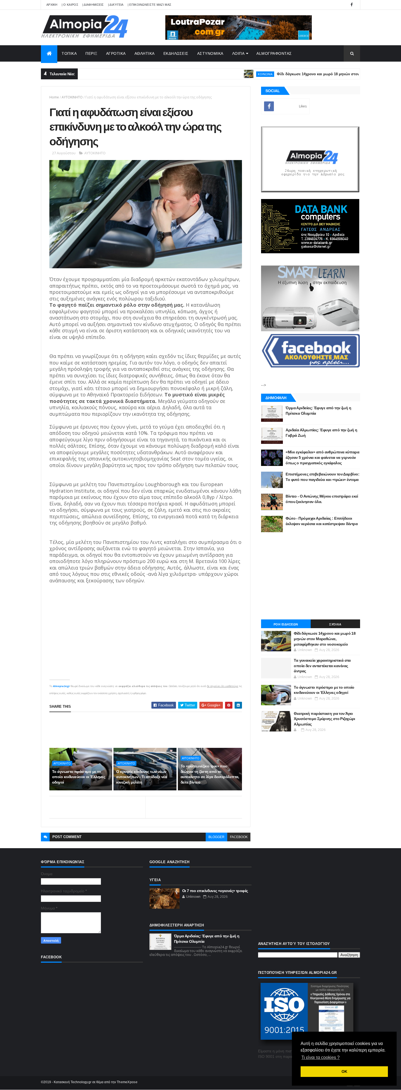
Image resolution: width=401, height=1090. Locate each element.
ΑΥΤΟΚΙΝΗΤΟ (72, 97)
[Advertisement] (148, 730)
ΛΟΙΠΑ (238, 53)
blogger (216, 837)
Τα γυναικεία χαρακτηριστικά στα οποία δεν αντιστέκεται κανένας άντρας (322, 665)
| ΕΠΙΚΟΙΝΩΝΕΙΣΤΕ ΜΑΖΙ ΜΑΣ (150, 4)
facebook (239, 837)
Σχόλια (335, 624)
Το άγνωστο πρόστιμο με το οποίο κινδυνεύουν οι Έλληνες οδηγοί (78, 776)
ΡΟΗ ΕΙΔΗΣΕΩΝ (286, 624)
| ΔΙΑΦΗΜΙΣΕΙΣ (93, 4)
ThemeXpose (127, 1082)
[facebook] (352, 5)
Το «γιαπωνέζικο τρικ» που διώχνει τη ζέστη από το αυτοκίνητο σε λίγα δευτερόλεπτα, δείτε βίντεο (210, 774)
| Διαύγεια (116, 4)
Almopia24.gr (61, 686)
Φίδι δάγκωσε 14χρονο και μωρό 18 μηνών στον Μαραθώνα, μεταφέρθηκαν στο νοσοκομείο (324, 638)
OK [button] (344, 1071)
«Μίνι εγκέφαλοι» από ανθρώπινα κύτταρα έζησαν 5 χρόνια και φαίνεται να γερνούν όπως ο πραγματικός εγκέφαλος (322, 457)
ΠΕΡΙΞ (91, 53)
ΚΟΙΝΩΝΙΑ (242, 74)
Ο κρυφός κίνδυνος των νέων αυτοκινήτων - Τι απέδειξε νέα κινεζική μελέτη (141, 776)
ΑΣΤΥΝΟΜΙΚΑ (210, 53)
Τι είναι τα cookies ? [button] (320, 1057)
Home (54, 97)
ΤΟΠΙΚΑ (69, 53)
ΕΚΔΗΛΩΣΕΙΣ (175, 53)
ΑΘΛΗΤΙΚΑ (144, 53)
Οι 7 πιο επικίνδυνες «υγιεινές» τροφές (215, 891)
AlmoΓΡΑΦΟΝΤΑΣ (274, 53)
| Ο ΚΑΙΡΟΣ (70, 4)
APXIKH (52, 4)
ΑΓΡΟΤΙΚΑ (116, 53)
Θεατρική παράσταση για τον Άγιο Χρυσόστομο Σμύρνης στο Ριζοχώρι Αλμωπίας (324, 718)
